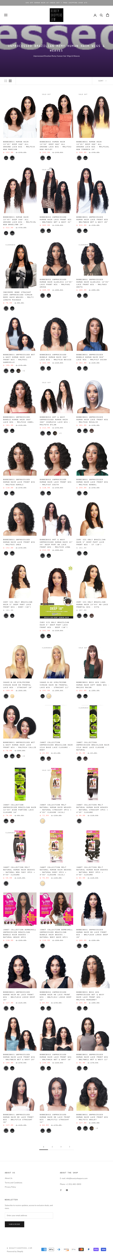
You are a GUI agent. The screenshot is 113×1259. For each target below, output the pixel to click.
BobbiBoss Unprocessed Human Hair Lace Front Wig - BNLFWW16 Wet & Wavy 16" (56, 1057)
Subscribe (14, 1224)
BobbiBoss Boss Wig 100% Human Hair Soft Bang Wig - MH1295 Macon (92, 684)
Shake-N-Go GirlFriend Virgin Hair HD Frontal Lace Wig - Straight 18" (18, 684)
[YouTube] (67, 1190)
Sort (101, 81)
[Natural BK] (49, 231)
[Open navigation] (5, 15)
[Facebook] (61, 1190)
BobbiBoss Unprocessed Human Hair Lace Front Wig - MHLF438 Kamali (19, 482)
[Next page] (69, 1147)
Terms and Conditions (13, 1182)
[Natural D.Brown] (49, 759)
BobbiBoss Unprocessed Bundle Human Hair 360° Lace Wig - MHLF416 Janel (18, 419)
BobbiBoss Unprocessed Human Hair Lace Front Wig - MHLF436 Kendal (92, 482)
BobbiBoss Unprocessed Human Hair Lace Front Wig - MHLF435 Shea (19, 542)
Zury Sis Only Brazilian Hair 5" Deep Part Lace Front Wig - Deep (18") (54, 625)
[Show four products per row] (10, 81)
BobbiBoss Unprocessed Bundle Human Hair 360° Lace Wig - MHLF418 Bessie (56, 357)
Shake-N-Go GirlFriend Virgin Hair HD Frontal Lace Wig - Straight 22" (54, 684)
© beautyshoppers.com (19, 1248)
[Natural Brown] (92, 616)
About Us (8, 1178)
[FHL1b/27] (18, 371)
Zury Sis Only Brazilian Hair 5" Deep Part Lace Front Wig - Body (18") (18, 604)
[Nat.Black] (12, 158)
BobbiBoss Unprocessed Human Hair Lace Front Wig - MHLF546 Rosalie (92, 419)
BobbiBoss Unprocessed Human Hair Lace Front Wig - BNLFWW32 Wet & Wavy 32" (56, 219)
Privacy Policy (10, 1187)
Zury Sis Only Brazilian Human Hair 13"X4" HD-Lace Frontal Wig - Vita (92, 604)
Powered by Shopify (15, 1251)
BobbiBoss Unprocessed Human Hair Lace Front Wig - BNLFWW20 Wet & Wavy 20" (19, 1057)
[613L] (43, 821)
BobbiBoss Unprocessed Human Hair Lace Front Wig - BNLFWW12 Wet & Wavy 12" (92, 1057)
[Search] (101, 15)
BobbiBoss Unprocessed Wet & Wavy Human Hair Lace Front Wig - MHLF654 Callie (19, 745)
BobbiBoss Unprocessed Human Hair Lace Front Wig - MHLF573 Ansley (92, 1117)
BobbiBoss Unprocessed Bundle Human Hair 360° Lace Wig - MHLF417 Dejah (91, 357)
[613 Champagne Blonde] (12, 696)
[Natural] (6, 158)
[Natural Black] (85, 553)
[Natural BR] (92, 431)
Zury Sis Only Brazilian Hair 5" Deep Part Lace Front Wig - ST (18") (91, 542)
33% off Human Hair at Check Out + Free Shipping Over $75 (56, 2)
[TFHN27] (92, 1128)
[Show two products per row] (5, 81)
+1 (24, 371)
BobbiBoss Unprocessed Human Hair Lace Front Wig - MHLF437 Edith (56, 482)
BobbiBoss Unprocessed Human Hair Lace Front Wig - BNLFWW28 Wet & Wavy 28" (92, 219)
